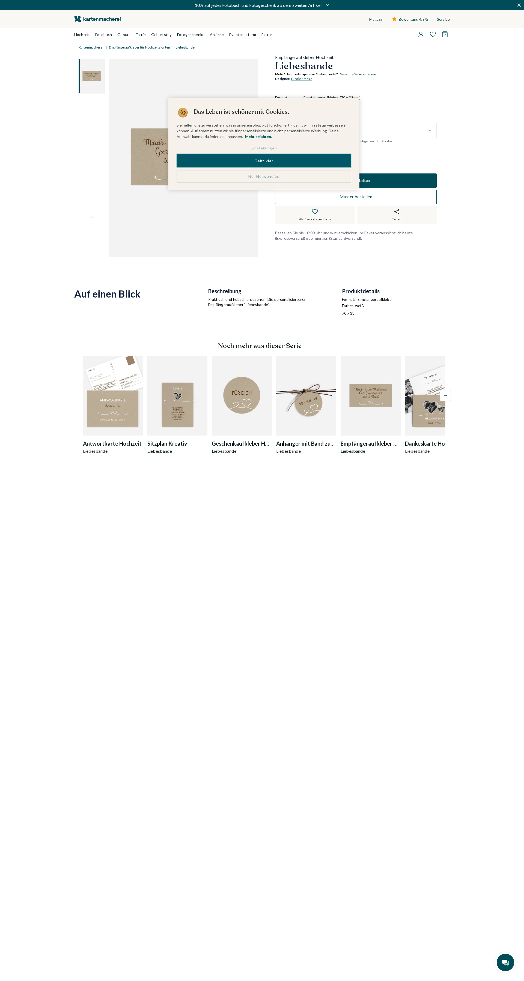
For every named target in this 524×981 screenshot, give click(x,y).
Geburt (123, 34)
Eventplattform (242, 34)
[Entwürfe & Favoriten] (433, 34)
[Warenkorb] (445, 34)
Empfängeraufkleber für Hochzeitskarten (139, 47)
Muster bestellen (356, 196)
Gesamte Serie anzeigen (358, 74)
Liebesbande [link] (185, 47)
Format (281, 97)
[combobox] (370, 130)
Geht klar (263, 160)
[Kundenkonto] (421, 34)
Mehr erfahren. (258, 136)
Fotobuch (103, 34)
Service (443, 19)
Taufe (141, 34)
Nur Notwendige (263, 176)
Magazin (376, 19)
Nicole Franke (301, 79)
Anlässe (217, 34)
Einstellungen (264, 148)
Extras (267, 34)
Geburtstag (161, 34)
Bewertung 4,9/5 (413, 19)
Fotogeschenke (190, 34)
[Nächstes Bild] (92, 217)
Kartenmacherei (91, 47)
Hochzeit (82, 34)
